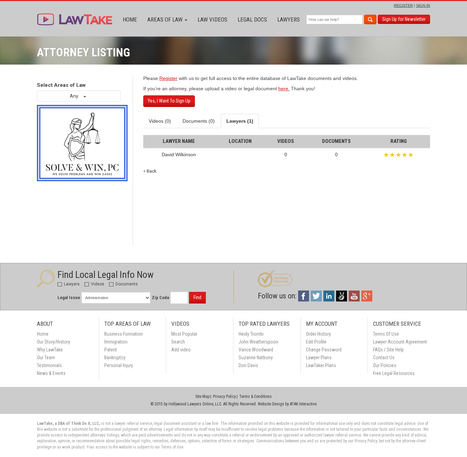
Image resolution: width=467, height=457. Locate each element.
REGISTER (403, 5)
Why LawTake (50, 349)
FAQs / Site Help (388, 349)
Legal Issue (68, 297)
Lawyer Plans (319, 357)
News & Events (51, 373)
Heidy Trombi (251, 334)
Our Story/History (53, 342)
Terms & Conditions (255, 396)
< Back (150, 171)
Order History (318, 334)
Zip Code (160, 297)
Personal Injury (118, 365)
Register (168, 78)
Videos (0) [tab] (160, 121)
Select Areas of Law (61, 85)
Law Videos (212, 19)
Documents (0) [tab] (199, 121)
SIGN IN (423, 5)
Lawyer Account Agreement (400, 342)
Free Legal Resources (394, 373)
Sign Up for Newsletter (404, 19)
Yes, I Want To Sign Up (169, 101)
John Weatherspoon (258, 342)
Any (74, 96)
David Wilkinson (179, 154)
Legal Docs (252, 19)
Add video (181, 349)
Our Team (46, 357)
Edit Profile (316, 342)
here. (284, 88)
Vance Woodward (256, 349)
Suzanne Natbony (256, 357)
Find (197, 297)
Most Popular (184, 334)
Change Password (324, 349)
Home (130, 19)
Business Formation (123, 334)
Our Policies (384, 365)
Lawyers (288, 19)
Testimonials (49, 365)
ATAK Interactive (303, 404)
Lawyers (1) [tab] (239, 121)
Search (178, 342)
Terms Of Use (386, 334)
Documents (126, 284)
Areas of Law (165, 19)
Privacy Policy (224, 396)
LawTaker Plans (321, 365)
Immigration (116, 342)
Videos (97, 284)
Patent (110, 349)
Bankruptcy (114, 357)
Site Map (202, 396)
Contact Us (384, 357)
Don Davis (248, 365)
